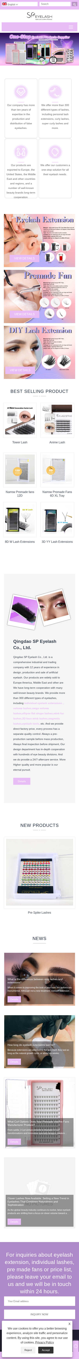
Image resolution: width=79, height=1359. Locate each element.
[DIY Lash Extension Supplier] (39, 49)
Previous (7, 47)
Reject (28, 1350)
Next (72, 47)
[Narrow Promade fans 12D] (20, 483)
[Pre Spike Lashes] (39, 904)
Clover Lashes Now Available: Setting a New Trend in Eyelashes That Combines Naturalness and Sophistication (38, 1201)
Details (22, 781)
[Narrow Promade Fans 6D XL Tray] (57, 483)
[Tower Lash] (20, 433)
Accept (46, 1350)
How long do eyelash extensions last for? (31, 1044)
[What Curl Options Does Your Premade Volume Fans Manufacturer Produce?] (39, 1113)
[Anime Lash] (57, 433)
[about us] (39, 632)
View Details (24, 258)
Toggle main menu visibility (71, 26)
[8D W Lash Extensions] (20, 532)
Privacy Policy (44, 1342)
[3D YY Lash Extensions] (57, 532)
